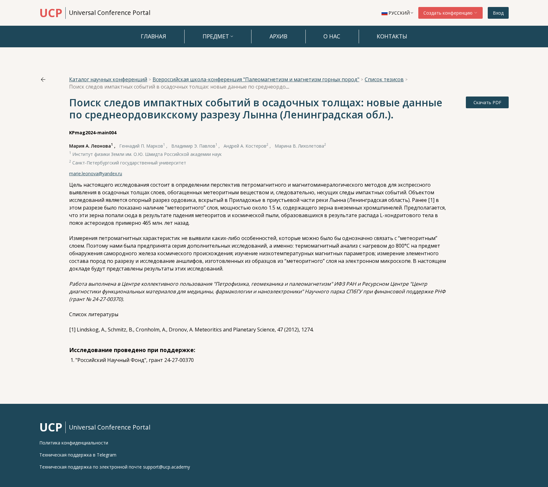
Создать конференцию (448, 13)
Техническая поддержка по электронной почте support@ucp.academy (114, 467)
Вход (498, 13)
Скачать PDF (487, 102)
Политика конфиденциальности (73, 443)
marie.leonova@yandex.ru (95, 173)
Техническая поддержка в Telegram (77, 455)
